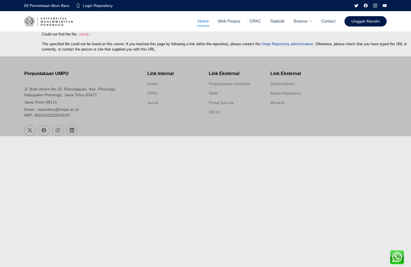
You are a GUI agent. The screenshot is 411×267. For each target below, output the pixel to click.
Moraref (277, 103)
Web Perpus (229, 21)
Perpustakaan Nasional (229, 84)
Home (203, 21)
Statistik (277, 21)
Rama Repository (285, 93)
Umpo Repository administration (287, 44)
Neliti (213, 93)
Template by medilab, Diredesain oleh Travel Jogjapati (167, 116)
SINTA (214, 112)
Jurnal (152, 103)
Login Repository (98, 5)
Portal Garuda (221, 103)
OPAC (255, 21)
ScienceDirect (282, 84)
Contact (328, 21)
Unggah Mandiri (365, 21)
